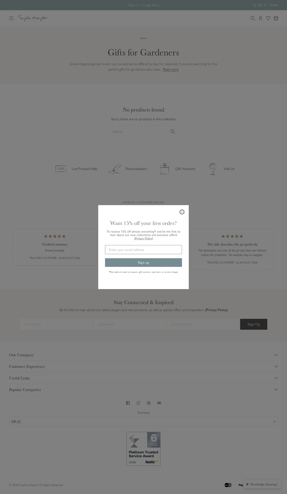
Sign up (143, 262)
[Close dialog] (182, 212)
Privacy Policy (144, 238)
